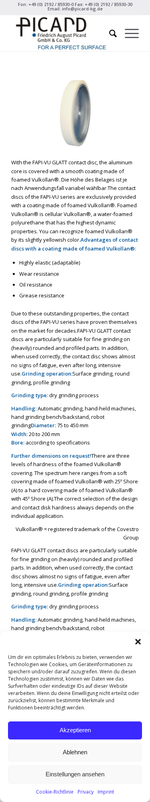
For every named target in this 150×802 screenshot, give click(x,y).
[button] (138, 642)
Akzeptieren (75, 730)
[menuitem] (109, 33)
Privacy (86, 791)
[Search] (109, 33)
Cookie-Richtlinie (55, 791)
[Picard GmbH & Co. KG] (62, 33)
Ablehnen (75, 752)
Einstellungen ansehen (75, 774)
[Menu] (128, 33)
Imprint (106, 791)
